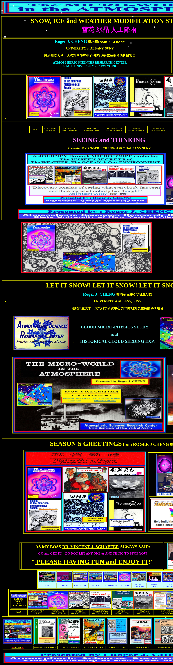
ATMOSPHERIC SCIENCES (50, 130)
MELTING (136, 129)
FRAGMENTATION (114, 129)
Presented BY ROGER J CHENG (91, 148)
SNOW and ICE (69, 129)
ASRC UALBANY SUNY (133, 148)
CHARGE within (158, 129)
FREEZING (91, 129)
